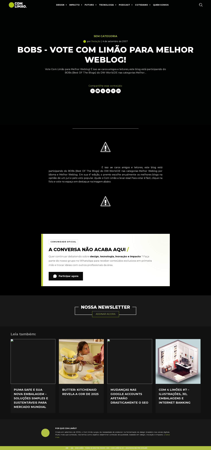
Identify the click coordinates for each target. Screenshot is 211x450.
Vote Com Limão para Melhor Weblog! (74, 167)
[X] (103, 91)
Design (60, 5)
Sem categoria (105, 36)
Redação (96, 41)
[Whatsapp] (92, 91)
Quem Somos (161, 5)
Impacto (74, 5)
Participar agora (68, 276)
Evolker (144, 448)
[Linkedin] (108, 91)
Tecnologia (106, 5)
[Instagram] (118, 91)
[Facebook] (97, 91)
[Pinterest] (113, 91)
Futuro (89, 5)
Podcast (124, 5)
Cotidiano (141, 5)
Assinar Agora (105, 314)
